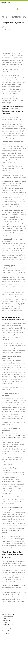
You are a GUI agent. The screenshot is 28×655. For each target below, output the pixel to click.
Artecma (18, 585)
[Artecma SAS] (14, 5)
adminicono (8, 27)
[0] (12, 10)
